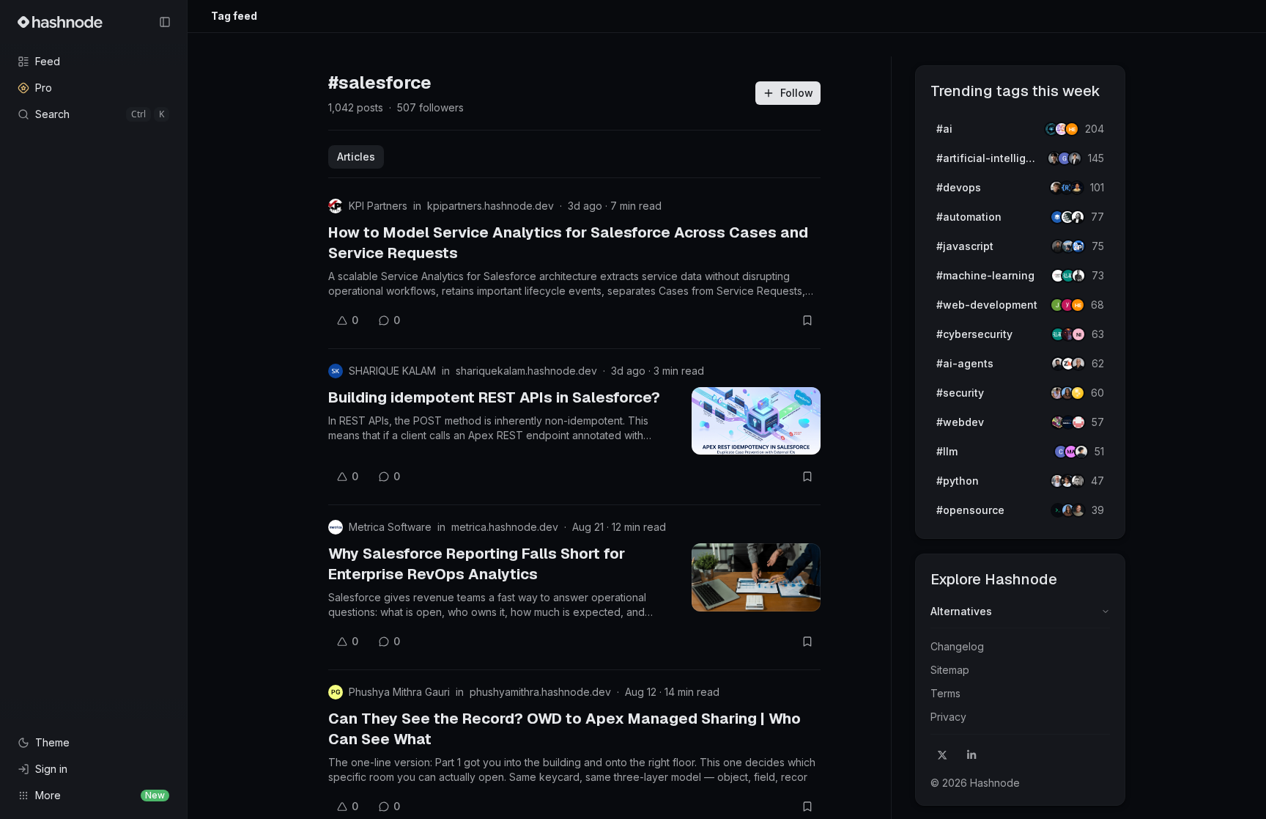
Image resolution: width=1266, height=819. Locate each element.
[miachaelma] (1081, 451)
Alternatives (961, 611)
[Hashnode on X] (942, 755)
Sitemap (949, 670)
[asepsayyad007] (1077, 187)
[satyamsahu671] (1078, 275)
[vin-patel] (1078, 510)
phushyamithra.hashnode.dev (540, 692)
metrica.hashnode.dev (504, 527)
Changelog (957, 646)
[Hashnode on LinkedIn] (971, 755)
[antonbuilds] (1077, 217)
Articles (356, 156)
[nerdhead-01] (1072, 129)
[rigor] (1077, 305)
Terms (945, 693)
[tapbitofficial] (1077, 393)
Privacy (948, 716)
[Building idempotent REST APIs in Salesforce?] (756, 421)
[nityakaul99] (1078, 334)
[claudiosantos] (1078, 363)
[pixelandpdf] (1078, 246)
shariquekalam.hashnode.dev (526, 370)
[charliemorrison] (1078, 422)
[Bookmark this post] (807, 320)
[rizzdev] (1077, 481)
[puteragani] (1074, 158)
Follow (796, 93)
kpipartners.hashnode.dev (490, 205)
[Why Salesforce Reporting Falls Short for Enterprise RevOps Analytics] (756, 577)
